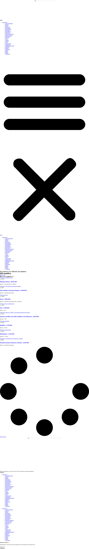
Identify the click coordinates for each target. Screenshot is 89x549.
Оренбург (7, 47)
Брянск (6, 51)
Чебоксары (7, 49)
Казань (6, 25)
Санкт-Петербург (9, 23)
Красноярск (7, 28)
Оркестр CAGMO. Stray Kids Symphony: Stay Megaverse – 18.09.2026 (19, 316)
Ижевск (7, 48)
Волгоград (7, 32)
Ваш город (5, 22)
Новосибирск (8, 31)
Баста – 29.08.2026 (5, 299)
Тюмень (7, 41)
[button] (44, 146)
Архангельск (8, 43)
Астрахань (7, 54)
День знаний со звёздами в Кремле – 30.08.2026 (13, 290)
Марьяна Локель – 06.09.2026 (8, 281)
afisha (1, 20)
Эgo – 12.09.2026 (4, 307)
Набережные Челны (9, 45)
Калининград (8, 36)
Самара (6, 40)
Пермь (6, 52)
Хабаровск (7, 30)
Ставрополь (7, 44)
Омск (6, 42)
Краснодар (7, 27)
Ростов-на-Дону (8, 35)
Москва (7, 24)
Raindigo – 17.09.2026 (6, 325)
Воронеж (7, 37)
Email (1, 546)
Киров (6, 50)
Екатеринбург (8, 29)
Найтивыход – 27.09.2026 (7, 334)
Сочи (6, 38)
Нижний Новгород (9, 34)
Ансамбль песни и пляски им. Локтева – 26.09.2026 (14, 342)
